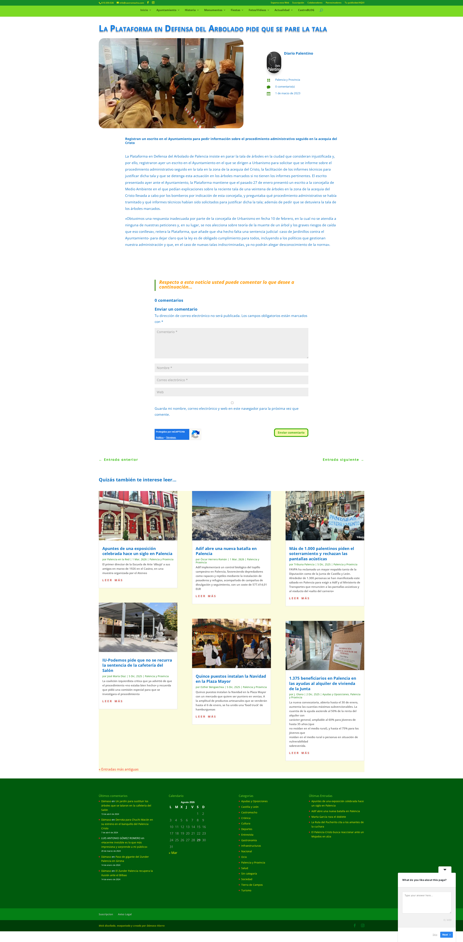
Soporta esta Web (280, 3)
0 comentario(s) (285, 86)
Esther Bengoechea (212, 687)
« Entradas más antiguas (119, 769)
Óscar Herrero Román (214, 559)
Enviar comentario (291, 433)
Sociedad (246, 879)
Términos (171, 437)
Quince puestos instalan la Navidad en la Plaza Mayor (231, 678)
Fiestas (235, 10)
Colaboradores (314, 3)
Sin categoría (249, 873)
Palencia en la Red (118, 559)
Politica (159, 437)
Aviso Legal (125, 914)
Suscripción (298, 3)
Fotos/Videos (257, 10)
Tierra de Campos (252, 884)
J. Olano (298, 694)
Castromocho (249, 812)
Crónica (245, 818)
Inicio (144, 10)
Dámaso (106, 801)
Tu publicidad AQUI (354, 3)
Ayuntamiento (166, 10)
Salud (244, 868)
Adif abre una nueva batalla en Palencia (226, 551)
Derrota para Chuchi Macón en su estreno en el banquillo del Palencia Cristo (127, 824)
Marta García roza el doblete (328, 816)
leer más (112, 579)
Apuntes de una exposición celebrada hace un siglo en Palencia (137, 551)
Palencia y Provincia (287, 79)
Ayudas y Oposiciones (335, 694)
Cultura (245, 823)
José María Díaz (116, 676)
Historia (190, 10)
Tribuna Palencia (304, 564)
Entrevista (247, 834)
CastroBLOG (306, 10)
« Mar (173, 852)
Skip (435, 934)
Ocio (244, 857)
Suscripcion (106, 914)
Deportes (246, 829)
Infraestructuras (251, 845)
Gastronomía (249, 840)
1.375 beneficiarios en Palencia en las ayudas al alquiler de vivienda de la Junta (322, 683)
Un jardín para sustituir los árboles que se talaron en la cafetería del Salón (126, 805)
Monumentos (213, 10)
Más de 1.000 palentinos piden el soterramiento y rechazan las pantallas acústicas (321, 553)
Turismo (246, 890)
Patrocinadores (333, 3)
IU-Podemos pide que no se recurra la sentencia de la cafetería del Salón (137, 665)
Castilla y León (250, 806)
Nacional (246, 851)
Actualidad (282, 10)
